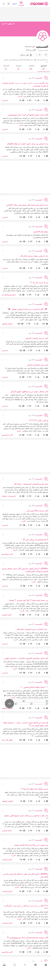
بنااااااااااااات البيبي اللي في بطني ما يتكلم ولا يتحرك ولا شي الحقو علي (25, 875)
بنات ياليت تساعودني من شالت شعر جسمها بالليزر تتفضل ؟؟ (26, 817)
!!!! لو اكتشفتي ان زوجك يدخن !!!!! (35, 539)
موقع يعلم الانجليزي (40, 231)
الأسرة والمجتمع (7, 435)
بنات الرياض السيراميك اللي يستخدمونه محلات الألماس (27, 205)
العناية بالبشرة (6, 615)
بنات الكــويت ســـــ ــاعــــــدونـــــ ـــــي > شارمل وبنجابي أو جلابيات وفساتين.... (25, 84)
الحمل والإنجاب (7, 859)
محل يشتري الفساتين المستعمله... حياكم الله (31, 484)
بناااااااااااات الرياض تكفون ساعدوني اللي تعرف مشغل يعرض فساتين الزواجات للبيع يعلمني (25, 570)
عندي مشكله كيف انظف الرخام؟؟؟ (34, 789)
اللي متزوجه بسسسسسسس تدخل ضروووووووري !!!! (27, 937)
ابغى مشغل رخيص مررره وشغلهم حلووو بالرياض (29, 391)
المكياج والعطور (7, 324)
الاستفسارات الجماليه (8, 496)
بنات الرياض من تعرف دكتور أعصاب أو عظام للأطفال (27, 143)
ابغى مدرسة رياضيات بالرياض (36, 338)
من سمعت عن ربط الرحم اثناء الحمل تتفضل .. (30, 845)
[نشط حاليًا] (35, 964)
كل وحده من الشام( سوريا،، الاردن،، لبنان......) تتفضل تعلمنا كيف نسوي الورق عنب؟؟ (25, 724)
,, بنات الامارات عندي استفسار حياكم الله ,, (31, 629)
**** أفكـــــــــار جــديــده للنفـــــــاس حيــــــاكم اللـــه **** (26, 907)
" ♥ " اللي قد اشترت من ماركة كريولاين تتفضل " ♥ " (27, 309)
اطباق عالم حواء (7, 740)
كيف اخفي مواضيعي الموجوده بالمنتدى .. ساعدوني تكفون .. (25, 658)
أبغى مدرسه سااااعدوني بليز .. (36, 510)
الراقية (14, 4)
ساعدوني (5, 100)
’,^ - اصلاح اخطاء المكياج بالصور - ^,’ (34, 687)
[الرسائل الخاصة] (4, 964)
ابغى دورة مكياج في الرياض (37, 364)
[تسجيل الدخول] (25, 964)
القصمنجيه (38, 78)
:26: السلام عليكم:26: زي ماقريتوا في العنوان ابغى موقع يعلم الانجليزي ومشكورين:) (27, 236)
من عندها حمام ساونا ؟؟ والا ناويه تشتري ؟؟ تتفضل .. (28, 600)
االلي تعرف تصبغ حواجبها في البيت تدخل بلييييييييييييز (28, 114)
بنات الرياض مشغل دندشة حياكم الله (34, 256)
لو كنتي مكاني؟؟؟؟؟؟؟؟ (38, 420)
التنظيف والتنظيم (7, 801)
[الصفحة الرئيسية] (39, 4)
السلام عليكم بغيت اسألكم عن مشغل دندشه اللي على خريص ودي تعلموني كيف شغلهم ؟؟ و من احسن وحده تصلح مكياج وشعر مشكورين (25, 261)
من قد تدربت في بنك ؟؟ (39, 282)
